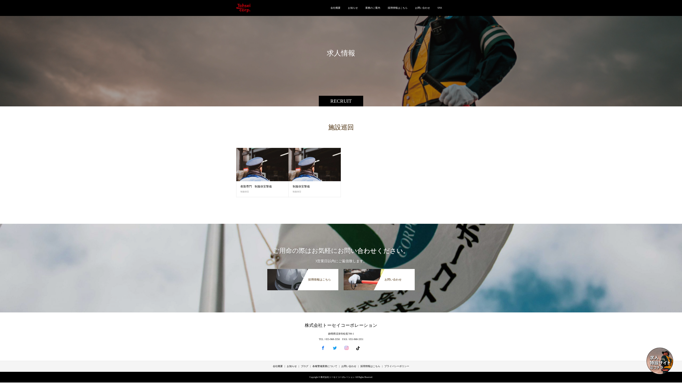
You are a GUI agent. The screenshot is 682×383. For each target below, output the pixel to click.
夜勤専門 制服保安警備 (256, 186)
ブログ (304, 366)
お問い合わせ (422, 8)
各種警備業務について (324, 366)
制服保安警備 (301, 186)
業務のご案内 (372, 8)
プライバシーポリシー (396, 366)
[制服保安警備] (314, 164)
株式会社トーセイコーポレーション (341, 325)
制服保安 (244, 191)
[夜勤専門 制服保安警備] (262, 164)
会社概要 (335, 8)
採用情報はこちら (398, 8)
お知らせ (353, 8)
